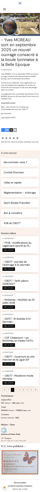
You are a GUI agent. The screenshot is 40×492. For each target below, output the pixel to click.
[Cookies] (4, 487)
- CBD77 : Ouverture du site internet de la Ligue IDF (18, 358)
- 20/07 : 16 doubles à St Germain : (16, 320)
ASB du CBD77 (12, 223)
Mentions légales (20, 482)
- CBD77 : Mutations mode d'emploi (17, 377)
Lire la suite (9, 250)
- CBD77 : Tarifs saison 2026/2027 (15, 282)
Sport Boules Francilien (17, 202)
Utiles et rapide (12, 182)
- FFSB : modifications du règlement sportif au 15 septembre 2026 (16, 244)
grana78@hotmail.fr (8, 103)
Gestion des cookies (20, 489)
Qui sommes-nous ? (15, 162)
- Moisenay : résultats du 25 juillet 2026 (18, 301)
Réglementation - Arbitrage (20, 192)
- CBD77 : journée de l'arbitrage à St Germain (16, 263)
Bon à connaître (13, 213)
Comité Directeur (14, 172)
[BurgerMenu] (4, 9)
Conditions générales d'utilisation (20, 486)
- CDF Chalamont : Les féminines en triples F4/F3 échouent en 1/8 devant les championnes (17, 339)
